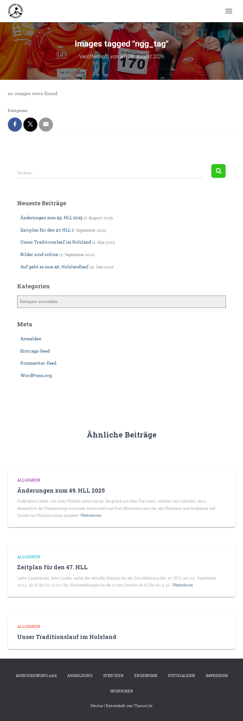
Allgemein (28, 480)
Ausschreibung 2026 (36, 675)
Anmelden (30, 338)
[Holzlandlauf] (18, 11)
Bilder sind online (39, 254)
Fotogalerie (181, 675)
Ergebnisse (146, 675)
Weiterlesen (90, 515)
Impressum (217, 675)
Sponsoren (121, 691)
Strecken (113, 675)
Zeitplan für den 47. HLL (45, 230)
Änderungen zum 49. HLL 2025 (51, 217)
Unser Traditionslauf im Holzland (55, 242)
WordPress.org (36, 375)
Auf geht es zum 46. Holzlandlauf (54, 267)
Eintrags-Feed (35, 351)
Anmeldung (80, 675)
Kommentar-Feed (38, 363)
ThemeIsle (143, 705)
